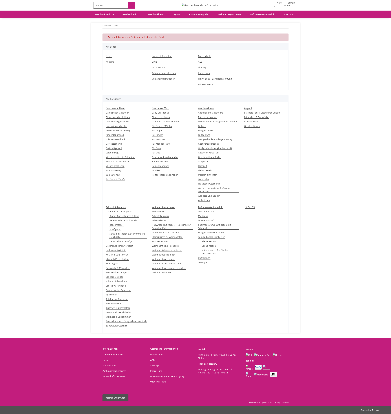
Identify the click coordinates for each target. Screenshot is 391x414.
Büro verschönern (207, 117)
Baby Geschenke (160, 112)
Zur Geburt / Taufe (115, 179)
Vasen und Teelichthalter (119, 312)
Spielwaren (111, 294)
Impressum (204, 73)
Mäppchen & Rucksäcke (256, 117)
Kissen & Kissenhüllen (117, 259)
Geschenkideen (252, 126)
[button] (268, 5)
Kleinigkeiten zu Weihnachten (167, 236)
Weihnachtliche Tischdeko (165, 245)
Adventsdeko (158, 211)
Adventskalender (160, 215)
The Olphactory (206, 211)
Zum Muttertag (113, 170)
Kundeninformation (162, 56)
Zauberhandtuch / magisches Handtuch (126, 321)
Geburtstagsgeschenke (117, 121)
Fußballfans (204, 134)
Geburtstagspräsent (208, 143)
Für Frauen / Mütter (162, 126)
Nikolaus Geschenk (115, 139)
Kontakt (110, 61)
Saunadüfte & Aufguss (117, 272)
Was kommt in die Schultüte (120, 157)
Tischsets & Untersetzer (118, 307)
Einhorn (202, 126)
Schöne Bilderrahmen (117, 281)
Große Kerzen (209, 245)
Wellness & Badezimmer (118, 316)
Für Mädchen (159, 139)
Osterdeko (203, 179)
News (108, 56)
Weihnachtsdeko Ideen (163, 254)
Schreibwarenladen (116, 285)
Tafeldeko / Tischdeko (117, 299)
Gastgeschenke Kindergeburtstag (215, 139)
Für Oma (156, 148)
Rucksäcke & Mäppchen (118, 268)
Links (154, 61)
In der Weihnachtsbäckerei (165, 232)
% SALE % (250, 207)
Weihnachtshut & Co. (163, 272)
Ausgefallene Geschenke (210, 112)
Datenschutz (204, 56)
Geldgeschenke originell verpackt (215, 148)
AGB (200, 61)
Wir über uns (158, 67)
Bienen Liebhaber (161, 117)
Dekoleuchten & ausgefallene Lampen (217, 121)
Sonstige (202, 262)
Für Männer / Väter (161, 143)
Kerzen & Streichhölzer (117, 254)
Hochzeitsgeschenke (116, 126)
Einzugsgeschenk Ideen (118, 117)
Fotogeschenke (205, 130)
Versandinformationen (163, 78)
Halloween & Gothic (116, 250)
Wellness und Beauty (209, 195)
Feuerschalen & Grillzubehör (124, 220)
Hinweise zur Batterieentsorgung (215, 78)
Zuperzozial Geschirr (116, 325)
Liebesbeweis (205, 170)
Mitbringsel (112, 263)
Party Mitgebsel (114, 148)
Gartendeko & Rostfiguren (119, 211)
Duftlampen (204, 257)
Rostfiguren (115, 229)
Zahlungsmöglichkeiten (164, 73)
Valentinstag (112, 152)
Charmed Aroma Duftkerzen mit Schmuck (214, 226)
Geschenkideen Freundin (165, 157)
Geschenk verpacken (208, 152)
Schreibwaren (251, 121)
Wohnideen (204, 200)
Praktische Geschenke (209, 183)
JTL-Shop (375, 410)
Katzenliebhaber (160, 165)
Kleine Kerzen (209, 241)
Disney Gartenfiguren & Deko (124, 215)
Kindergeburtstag (115, 134)
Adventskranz (159, 220)
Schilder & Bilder (114, 276)
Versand (285, 402)
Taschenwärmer (114, 303)
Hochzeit (202, 165)
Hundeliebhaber (160, 161)
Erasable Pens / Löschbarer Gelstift (262, 112)
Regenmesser (116, 224)
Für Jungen (157, 130)
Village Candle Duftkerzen (211, 232)
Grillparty (203, 161)
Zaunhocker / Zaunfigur (121, 241)
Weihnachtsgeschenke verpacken (169, 268)
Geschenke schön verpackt (119, 245)
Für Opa (156, 152)
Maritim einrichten (207, 174)
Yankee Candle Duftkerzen (211, 236)
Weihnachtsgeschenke (117, 161)
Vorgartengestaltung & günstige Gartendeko (214, 190)
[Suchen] (131, 5)
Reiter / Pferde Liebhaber (165, 174)
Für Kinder (157, 134)
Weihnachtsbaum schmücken (167, 250)
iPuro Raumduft (206, 220)
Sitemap (202, 67)
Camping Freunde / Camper (166, 121)
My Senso (203, 215)
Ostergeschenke (114, 143)
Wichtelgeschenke (115, 165)
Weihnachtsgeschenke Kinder (167, 263)
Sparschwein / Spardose (118, 290)
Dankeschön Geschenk (117, 112)
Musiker (156, 170)
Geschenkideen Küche (209, 157)
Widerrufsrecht (206, 84)
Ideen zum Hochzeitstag (118, 130)
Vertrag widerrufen (115, 397)
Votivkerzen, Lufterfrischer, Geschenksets (215, 252)
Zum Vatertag (113, 174)
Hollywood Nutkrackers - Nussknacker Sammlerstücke (171, 226)
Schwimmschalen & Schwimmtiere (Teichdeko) (127, 235)
